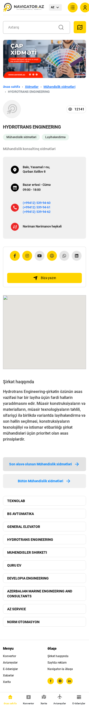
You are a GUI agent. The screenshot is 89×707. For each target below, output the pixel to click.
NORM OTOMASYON (23, 622)
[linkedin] (69, 681)
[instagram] (60, 681)
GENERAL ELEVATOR (23, 527)
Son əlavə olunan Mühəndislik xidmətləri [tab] (40, 464)
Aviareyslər (10, 662)
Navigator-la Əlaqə (60, 669)
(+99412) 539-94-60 (36, 203)
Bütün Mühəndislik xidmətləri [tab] (40, 481)
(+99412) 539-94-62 (36, 212)
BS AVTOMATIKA (20, 514)
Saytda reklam (57, 662)
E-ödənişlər (10, 669)
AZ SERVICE (16, 609)
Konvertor (9, 656)
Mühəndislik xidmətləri (59, 87)
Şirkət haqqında (57, 656)
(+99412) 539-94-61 (36, 207)
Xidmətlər (32, 87)
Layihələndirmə (55, 137)
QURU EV (14, 565)
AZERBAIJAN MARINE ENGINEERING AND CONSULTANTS (39, 593)
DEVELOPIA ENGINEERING (28, 578)
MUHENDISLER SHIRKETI (27, 552)
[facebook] (50, 681)
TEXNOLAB (16, 501)
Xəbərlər (8, 675)
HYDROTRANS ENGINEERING (30, 540)
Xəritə (7, 682)
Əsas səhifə (11, 87)
